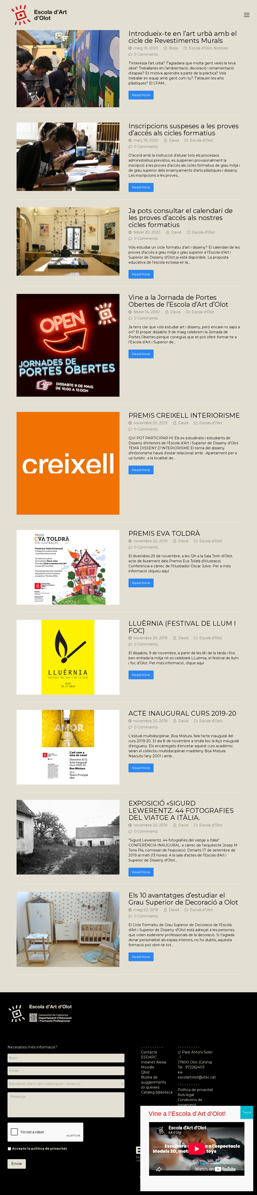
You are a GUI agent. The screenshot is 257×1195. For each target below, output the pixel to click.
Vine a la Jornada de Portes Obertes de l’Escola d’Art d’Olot (178, 300)
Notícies (221, 48)
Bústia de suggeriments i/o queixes (153, 1082)
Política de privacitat (195, 1090)
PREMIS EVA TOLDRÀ (164, 533)
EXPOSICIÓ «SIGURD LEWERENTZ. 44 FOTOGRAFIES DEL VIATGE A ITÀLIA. (181, 810)
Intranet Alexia (153, 1062)
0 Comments (146, 54)
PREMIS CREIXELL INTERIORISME (184, 415)
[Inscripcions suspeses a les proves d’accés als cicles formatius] (68, 188)
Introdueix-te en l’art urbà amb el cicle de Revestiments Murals (182, 37)
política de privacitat (49, 1148)
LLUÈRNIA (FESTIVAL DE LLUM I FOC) (182, 626)
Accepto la (39, 1148)
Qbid (145, 1072)
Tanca (246, 1112)
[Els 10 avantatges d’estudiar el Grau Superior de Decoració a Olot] (68, 964)
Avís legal (186, 1095)
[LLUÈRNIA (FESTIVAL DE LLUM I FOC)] (68, 692)
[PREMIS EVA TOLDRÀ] (68, 602)
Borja (173, 48)
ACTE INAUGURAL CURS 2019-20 (182, 713)
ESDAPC (149, 1057)
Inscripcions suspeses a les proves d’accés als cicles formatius (183, 129)
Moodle (148, 1067)
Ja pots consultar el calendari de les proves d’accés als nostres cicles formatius (180, 218)
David (174, 140)
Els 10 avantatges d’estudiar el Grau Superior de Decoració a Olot (183, 898)
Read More (141, 95)
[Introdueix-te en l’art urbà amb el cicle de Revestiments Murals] (68, 104)
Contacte (149, 1052)
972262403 (195, 1067)
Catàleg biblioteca (156, 1092)
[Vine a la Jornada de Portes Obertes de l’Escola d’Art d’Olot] (68, 394)
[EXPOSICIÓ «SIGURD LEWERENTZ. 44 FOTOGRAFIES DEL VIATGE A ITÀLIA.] (68, 872)
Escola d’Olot (200, 48)
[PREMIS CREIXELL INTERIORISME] (68, 512)
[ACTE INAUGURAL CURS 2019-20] (68, 782)
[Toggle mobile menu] (246, 15)
